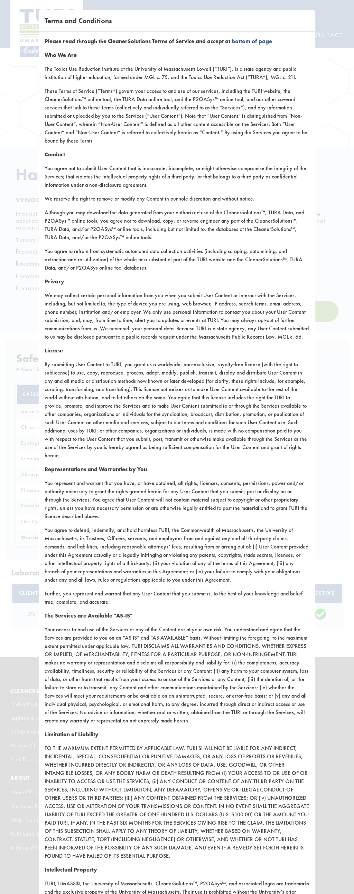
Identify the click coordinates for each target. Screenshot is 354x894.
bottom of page (252, 41)
